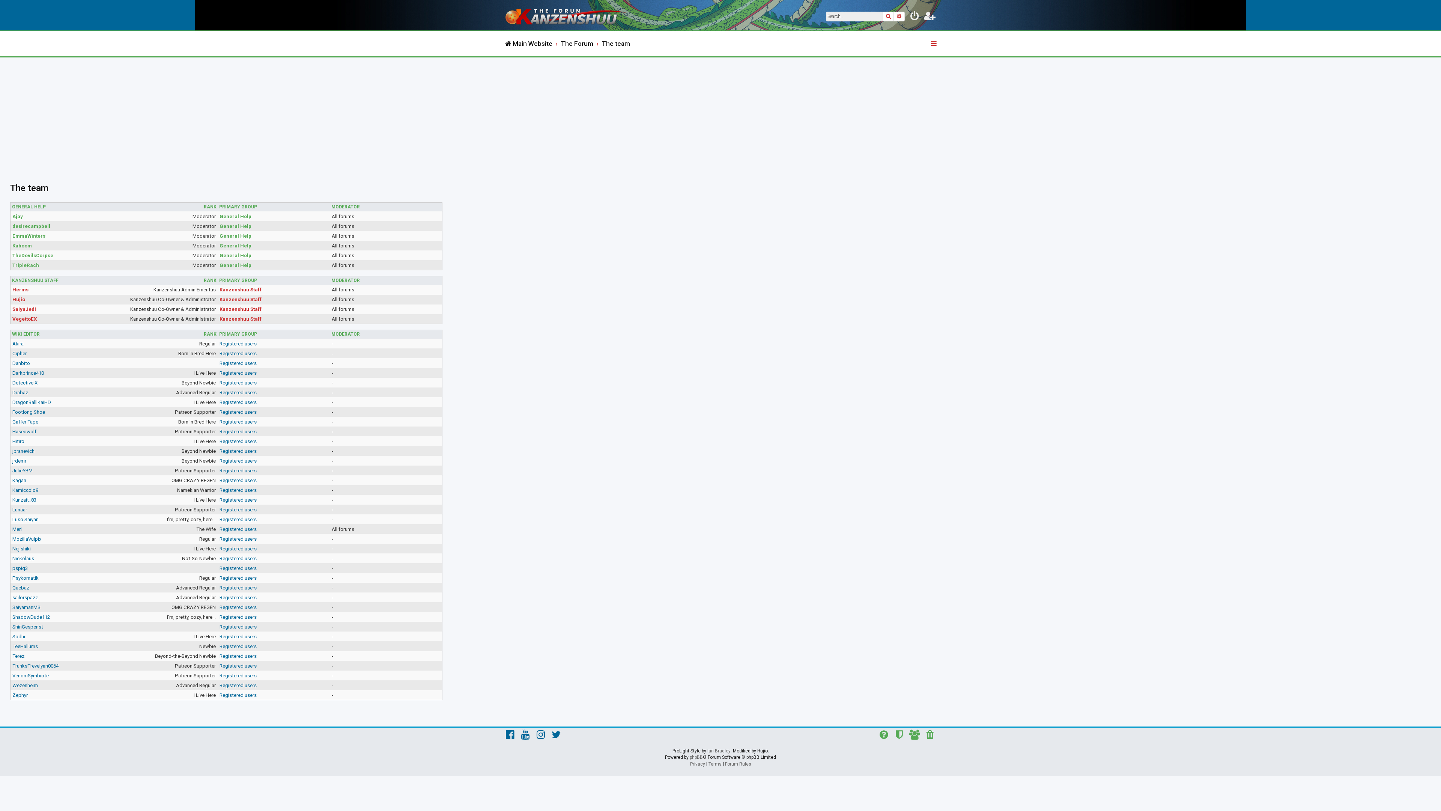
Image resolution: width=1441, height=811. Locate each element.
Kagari (19, 480)
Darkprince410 (28, 373)
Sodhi (18, 636)
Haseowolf (24, 431)
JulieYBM (22, 470)
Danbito (21, 363)
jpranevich (23, 451)
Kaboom (22, 246)
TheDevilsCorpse (32, 255)
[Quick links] (934, 44)
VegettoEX (24, 319)
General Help (29, 207)
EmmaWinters (28, 236)
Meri (17, 529)
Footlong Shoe (28, 412)
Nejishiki (21, 549)
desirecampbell (31, 226)
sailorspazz (25, 597)
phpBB (696, 757)
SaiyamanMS (26, 607)
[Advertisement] (720, 113)
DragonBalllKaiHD (31, 402)
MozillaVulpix (27, 539)
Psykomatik (25, 578)
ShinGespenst (27, 627)
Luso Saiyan (25, 519)
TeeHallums (25, 646)
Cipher (19, 353)
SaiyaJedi (24, 309)
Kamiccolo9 (25, 490)
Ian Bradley (719, 751)
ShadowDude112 (31, 617)
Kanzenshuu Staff (35, 280)
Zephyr (20, 695)
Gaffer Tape (25, 422)
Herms (20, 289)
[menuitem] (915, 17)
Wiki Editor (26, 334)
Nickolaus (23, 558)
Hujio (18, 299)
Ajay (17, 216)
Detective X (25, 383)
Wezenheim (25, 685)
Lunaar (19, 510)
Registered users (238, 344)
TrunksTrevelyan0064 (35, 666)
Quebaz (20, 588)
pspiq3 (20, 568)
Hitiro (18, 441)
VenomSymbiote (30, 675)
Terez (18, 656)
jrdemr (19, 461)
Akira (18, 344)
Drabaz (20, 392)
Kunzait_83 (24, 500)
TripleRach (25, 265)
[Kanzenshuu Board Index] (566, 15)
